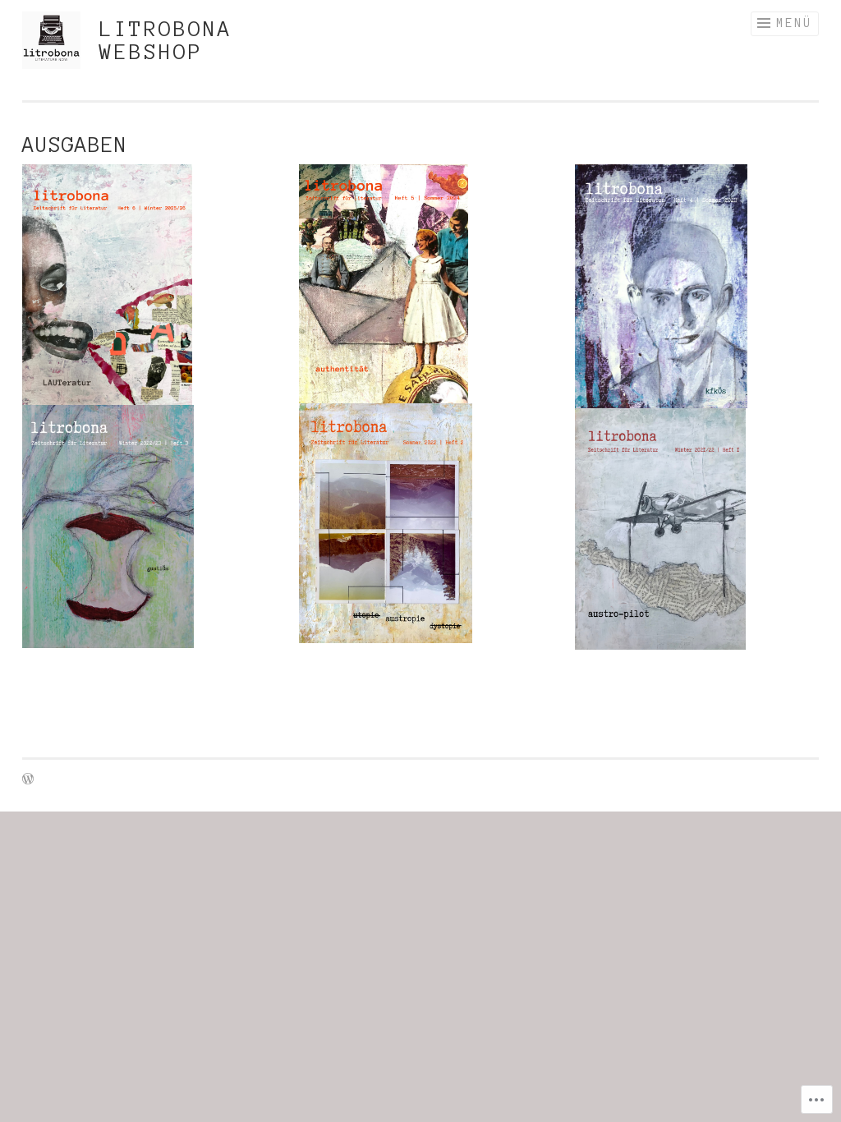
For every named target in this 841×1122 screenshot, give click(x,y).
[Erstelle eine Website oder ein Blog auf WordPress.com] (28, 780)
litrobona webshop (165, 40)
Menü (794, 23)
